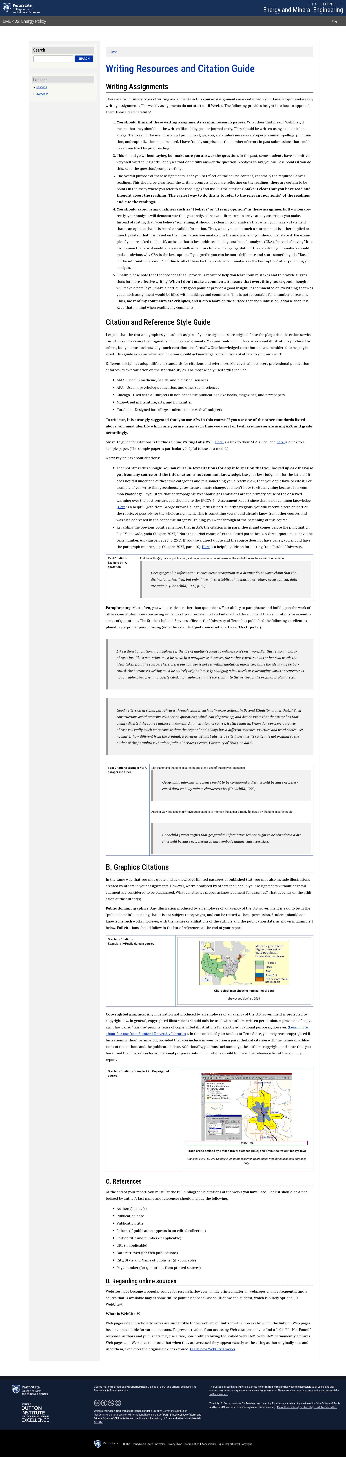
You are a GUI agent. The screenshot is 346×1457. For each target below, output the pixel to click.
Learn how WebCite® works (212, 1349)
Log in (336, 21)
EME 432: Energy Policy (24, 21)
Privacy (171, 1443)
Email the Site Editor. (325, 1407)
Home (113, 52)
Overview (42, 94)
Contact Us (306, 1407)
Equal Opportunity (228, 1443)
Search (84, 58)
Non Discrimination (188, 1443)
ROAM (98, 1422)
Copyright (246, 1443)
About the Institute (287, 1407)
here (281, 442)
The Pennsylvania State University (145, 1443)
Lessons (41, 87)
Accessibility (208, 1443)
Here (219, 442)
